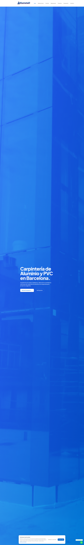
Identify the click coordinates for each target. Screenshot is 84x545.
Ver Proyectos (40, 290)
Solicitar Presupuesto (26, 290)
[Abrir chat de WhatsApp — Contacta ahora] (81, 542)
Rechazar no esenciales (52, 539)
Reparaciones (53, 3)
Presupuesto (66, 3)
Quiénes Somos (41, 3)
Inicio (35, 3)
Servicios (47, 3)
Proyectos (60, 3)
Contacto (72, 3)
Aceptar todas (60, 539)
